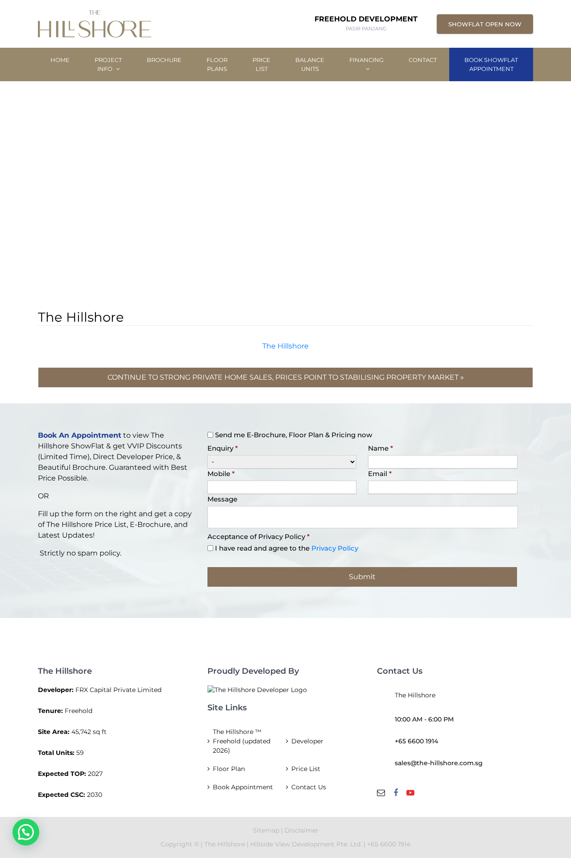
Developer (307, 741)
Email (380, 473)
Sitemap (266, 830)
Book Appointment (243, 787)
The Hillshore (285, 346)
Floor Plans (217, 64)
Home (60, 59)
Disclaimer (302, 830)
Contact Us (308, 787)
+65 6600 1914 (416, 741)
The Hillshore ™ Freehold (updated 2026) (241, 741)
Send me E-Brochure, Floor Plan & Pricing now (293, 434)
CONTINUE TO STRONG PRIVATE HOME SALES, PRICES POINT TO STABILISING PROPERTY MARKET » (286, 377)
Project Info (108, 64)
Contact (423, 59)
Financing (366, 59)
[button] (25, 832)
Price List (261, 64)
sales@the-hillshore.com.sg (439, 763)
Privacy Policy (334, 548)
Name (380, 448)
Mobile (221, 473)
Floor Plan (229, 769)
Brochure (164, 59)
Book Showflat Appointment (491, 64)
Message (222, 499)
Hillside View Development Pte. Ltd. (307, 844)
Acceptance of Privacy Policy (258, 536)
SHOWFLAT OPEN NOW (484, 24)
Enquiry (222, 448)
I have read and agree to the (286, 548)
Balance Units (309, 64)
